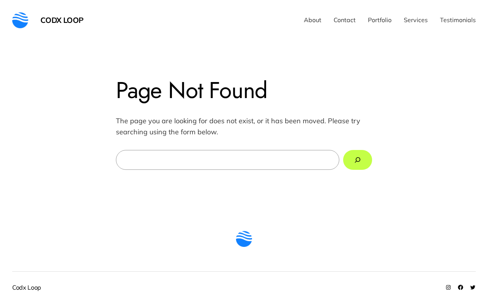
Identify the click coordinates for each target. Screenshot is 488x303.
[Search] (357, 160)
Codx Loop (61, 20)
